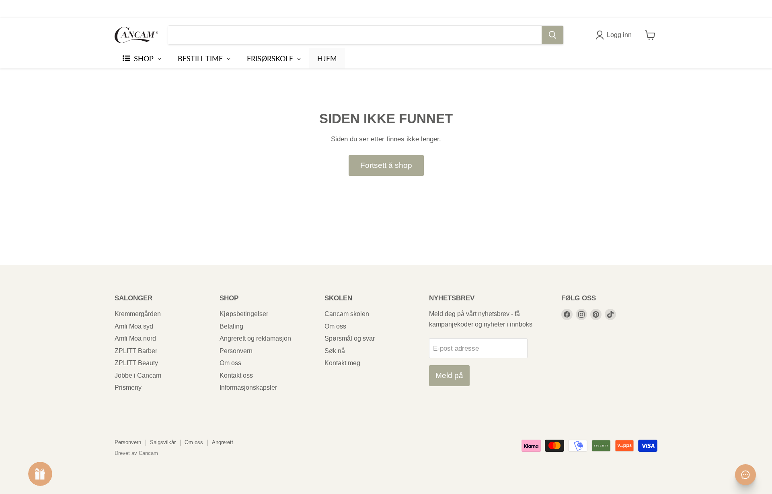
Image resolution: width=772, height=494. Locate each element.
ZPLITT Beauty (136, 363)
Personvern (236, 350)
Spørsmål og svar (349, 338)
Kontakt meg (342, 363)
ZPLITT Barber (136, 350)
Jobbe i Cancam (138, 375)
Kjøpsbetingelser (244, 313)
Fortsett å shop (386, 165)
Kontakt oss (236, 375)
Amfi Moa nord (135, 338)
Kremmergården (138, 313)
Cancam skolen (346, 313)
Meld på (449, 375)
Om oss (230, 363)
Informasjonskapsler (248, 387)
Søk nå (334, 350)
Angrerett (222, 442)
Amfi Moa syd (134, 326)
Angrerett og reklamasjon (255, 338)
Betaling (231, 326)
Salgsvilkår (163, 442)
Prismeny (128, 387)
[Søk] (552, 35)
